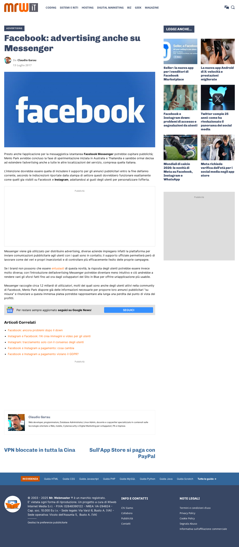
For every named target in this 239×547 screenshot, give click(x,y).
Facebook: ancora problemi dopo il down (35, 330)
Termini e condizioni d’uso (195, 508)
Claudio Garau (26, 60)
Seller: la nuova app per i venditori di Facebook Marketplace (179, 73)
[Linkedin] (127, 60)
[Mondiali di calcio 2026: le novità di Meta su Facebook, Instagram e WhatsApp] (181, 147)
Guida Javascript (89, 478)
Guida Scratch (185, 478)
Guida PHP (109, 478)
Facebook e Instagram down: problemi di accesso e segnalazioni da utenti (180, 119)
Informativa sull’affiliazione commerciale (203, 529)
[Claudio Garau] (8, 60)
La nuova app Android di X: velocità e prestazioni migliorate (217, 73)
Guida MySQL (127, 478)
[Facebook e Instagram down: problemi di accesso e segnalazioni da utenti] (181, 97)
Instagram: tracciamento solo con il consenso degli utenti (46, 342)
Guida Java (166, 478)
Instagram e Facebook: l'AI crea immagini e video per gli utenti (49, 336)
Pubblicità (127, 518)
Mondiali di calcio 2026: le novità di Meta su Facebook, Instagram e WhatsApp (178, 171)
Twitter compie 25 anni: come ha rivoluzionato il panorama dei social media (216, 121)
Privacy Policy (187, 513)
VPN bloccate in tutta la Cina (39, 450)
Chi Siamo (127, 508)
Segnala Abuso (188, 523)
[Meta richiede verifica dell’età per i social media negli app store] (218, 147)
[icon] (227, 7)
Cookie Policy (187, 518)
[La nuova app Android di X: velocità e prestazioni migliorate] (218, 51)
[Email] (151, 60)
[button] (233, 7)
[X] (119, 60)
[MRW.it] (21, 7)
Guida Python (147, 478)
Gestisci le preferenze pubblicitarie (47, 522)
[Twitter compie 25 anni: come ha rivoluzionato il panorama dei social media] (218, 97)
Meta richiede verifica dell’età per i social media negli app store (217, 169)
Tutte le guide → (207, 478)
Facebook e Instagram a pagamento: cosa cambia (41, 348)
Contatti (126, 523)
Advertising (14, 28)
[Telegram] (143, 60)
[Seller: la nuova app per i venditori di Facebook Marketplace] (181, 51)
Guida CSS (69, 478)
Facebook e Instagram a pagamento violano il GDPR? (43, 354)
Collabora (126, 513)
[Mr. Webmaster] (12, 504)
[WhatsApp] (135, 60)
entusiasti (58, 268)
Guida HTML (51, 478)
